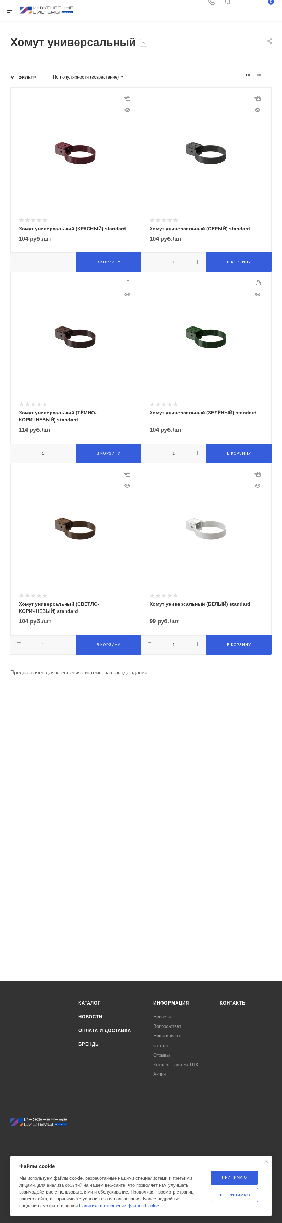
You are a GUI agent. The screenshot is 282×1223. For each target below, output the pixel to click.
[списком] (258, 75)
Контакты (233, 1003)
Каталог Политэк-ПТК (175, 1064)
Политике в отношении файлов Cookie (119, 1205)
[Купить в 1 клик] (127, 101)
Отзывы (161, 1055)
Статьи (160, 1045)
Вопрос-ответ (167, 1026)
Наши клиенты (168, 1035)
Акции (159, 1074)
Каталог (89, 1003)
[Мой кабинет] (244, 4)
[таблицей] (269, 75)
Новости (90, 1016)
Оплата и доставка (104, 1030)
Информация (171, 1003)
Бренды (89, 1044)
